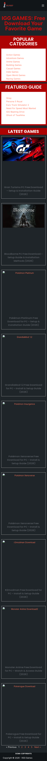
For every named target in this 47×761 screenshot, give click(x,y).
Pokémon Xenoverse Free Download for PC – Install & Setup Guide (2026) (23, 460)
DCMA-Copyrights (23, 754)
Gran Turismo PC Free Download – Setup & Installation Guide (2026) (23, 191)
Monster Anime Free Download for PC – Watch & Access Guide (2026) (23, 671)
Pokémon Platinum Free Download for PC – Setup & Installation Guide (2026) (23, 321)
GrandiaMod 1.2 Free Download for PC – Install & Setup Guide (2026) (23, 388)
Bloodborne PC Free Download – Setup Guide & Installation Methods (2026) (23, 257)
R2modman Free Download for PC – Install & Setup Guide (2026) (23, 593)
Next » (37, 747)
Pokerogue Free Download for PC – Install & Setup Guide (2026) (23, 737)
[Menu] (43, 5)
